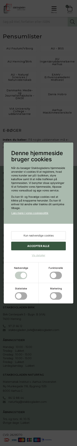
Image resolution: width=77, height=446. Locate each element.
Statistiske (21, 288)
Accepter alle (38, 246)
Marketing (56, 288)
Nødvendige (21, 267)
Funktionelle (56, 267)
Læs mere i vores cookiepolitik (29, 213)
